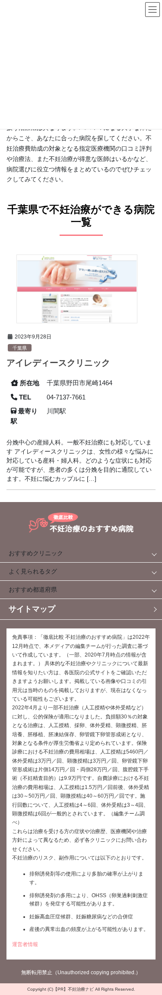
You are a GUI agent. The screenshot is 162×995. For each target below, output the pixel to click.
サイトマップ (32, 609)
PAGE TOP (145, 951)
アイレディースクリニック (58, 362)
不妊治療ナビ (81, 989)
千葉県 (20, 348)
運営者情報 (25, 944)
